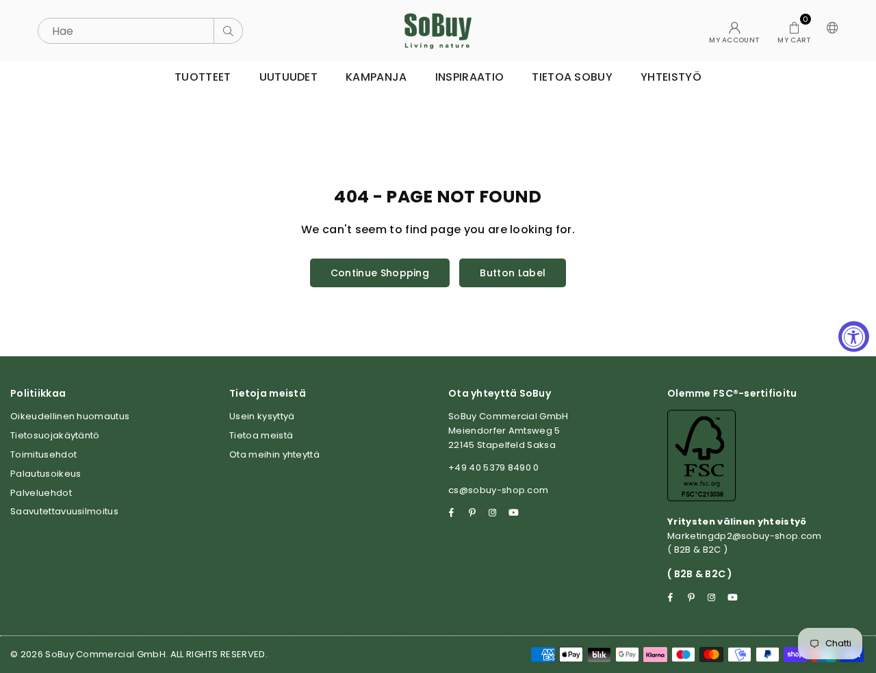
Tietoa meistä (261, 435)
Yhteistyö (671, 77)
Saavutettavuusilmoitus (64, 511)
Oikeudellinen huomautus (69, 416)
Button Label (512, 273)
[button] (794, 31)
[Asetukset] (829, 31)
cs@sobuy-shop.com (498, 490)
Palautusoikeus (45, 473)
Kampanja (376, 77)
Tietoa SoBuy (572, 77)
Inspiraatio (469, 77)
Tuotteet (203, 77)
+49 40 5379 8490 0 (493, 467)
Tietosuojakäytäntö (55, 435)
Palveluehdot (41, 492)
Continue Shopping (380, 273)
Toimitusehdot (43, 454)
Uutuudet (288, 77)
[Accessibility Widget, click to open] (853, 336)
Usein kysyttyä (261, 416)
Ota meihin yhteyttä (274, 454)
